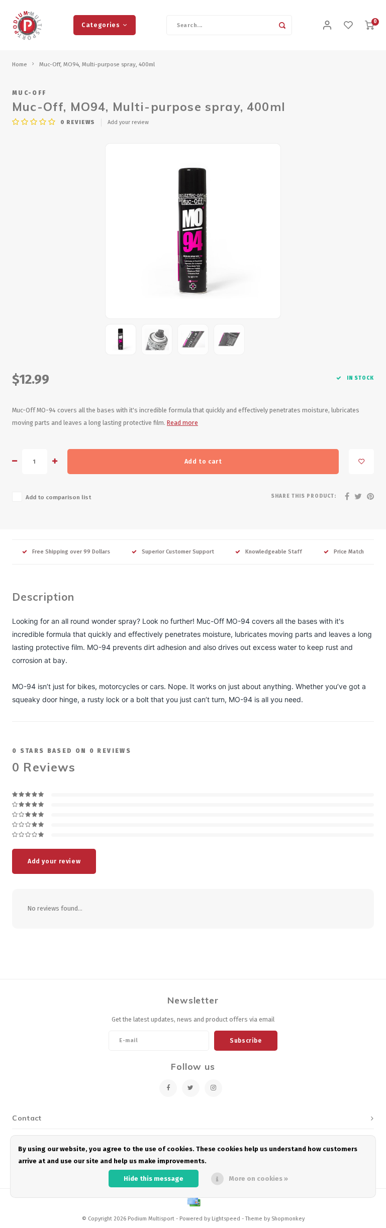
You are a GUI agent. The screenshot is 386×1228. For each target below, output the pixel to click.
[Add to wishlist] (361, 461)
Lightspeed (226, 1218)
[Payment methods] (193, 1201)
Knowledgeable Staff (273, 551)
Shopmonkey (288, 1218)
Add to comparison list (58, 497)
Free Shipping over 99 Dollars (71, 551)
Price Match (349, 551)
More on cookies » (258, 1178)
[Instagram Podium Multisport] (213, 1088)
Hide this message (153, 1178)
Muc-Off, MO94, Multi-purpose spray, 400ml (97, 64)
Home (19, 64)
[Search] (282, 25)
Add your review (128, 122)
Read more (182, 422)
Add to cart (203, 461)
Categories (100, 25)
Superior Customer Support (178, 551)
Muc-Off (29, 92)
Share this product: (303, 496)
